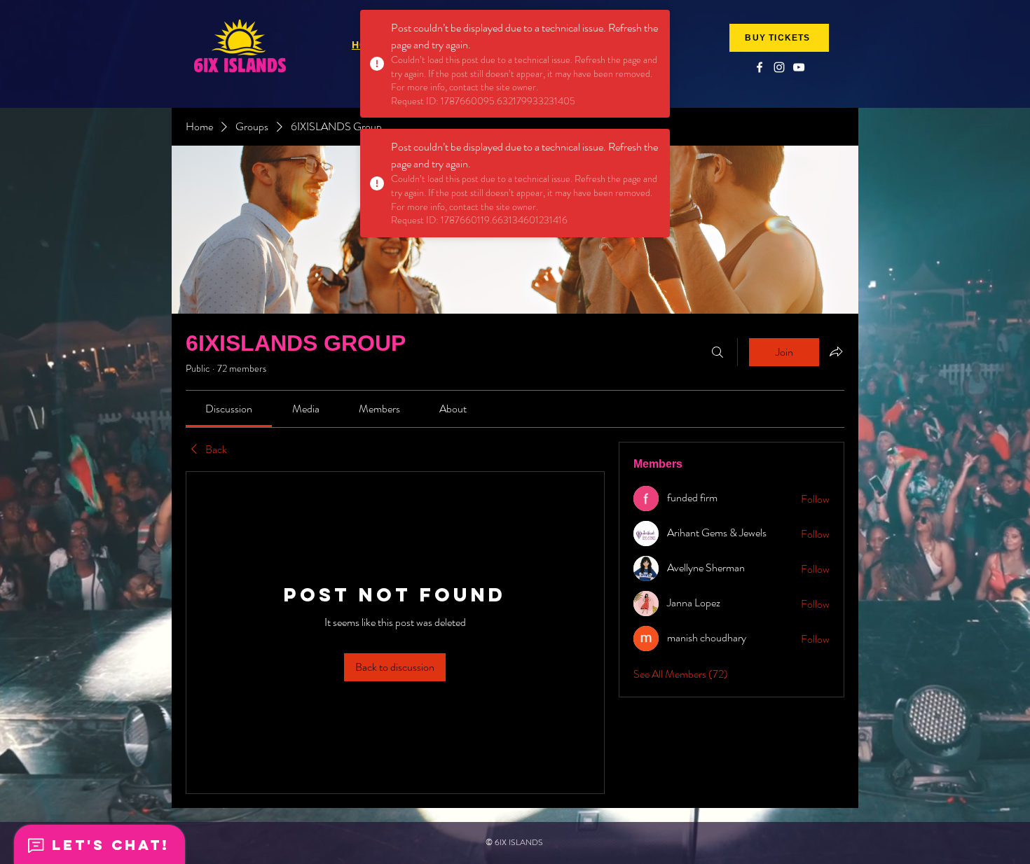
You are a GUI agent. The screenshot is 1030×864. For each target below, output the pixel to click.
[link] (228, 408)
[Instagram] (779, 67)
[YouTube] (799, 67)
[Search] (717, 352)
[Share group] (836, 351)
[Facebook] (760, 67)
